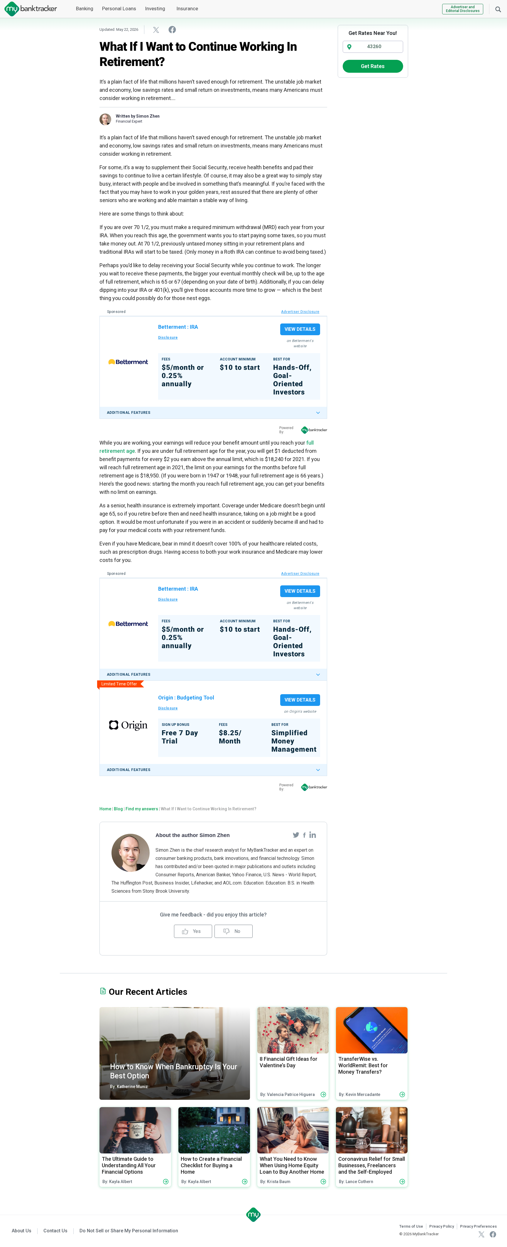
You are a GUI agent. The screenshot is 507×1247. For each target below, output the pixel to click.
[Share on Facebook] (172, 29)
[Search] (498, 8)
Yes (196, 931)
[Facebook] (305, 834)
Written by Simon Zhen (138, 116)
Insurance (187, 8)
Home (105, 809)
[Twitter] (297, 834)
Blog (118, 809)
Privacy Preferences (478, 1226)
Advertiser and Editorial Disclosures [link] (463, 9)
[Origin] (128, 726)
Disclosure (168, 338)
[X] (481, 1234)
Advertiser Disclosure (300, 312)
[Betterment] (128, 361)
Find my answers (142, 809)
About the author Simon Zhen (193, 835)
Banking (84, 8)
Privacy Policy (441, 1226)
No (236, 931)
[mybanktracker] (28, 9)
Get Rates (373, 66)
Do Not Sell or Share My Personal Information (129, 1231)
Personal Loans (119, 8)
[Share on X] (156, 29)
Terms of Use (411, 1226)
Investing (155, 8)
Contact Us (55, 1231)
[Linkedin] (312, 834)
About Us (21, 1231)
